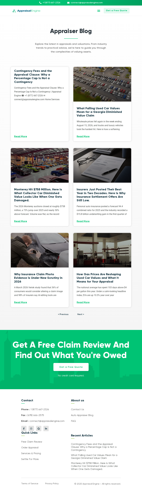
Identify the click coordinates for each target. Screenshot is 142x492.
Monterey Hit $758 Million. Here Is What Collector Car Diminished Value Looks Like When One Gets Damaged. (38, 194)
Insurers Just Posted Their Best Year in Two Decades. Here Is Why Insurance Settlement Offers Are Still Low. (101, 194)
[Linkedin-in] (46, 428)
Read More (20, 136)
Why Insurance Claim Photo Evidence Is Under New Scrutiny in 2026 (38, 277)
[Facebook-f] (23, 428)
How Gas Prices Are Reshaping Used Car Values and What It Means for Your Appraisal (99, 277)
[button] (98, 10)
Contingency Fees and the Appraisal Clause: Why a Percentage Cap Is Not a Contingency (33, 76)
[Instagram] (31, 428)
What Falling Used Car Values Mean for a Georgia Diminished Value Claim (99, 111)
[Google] (38, 428)
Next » (80, 314)
